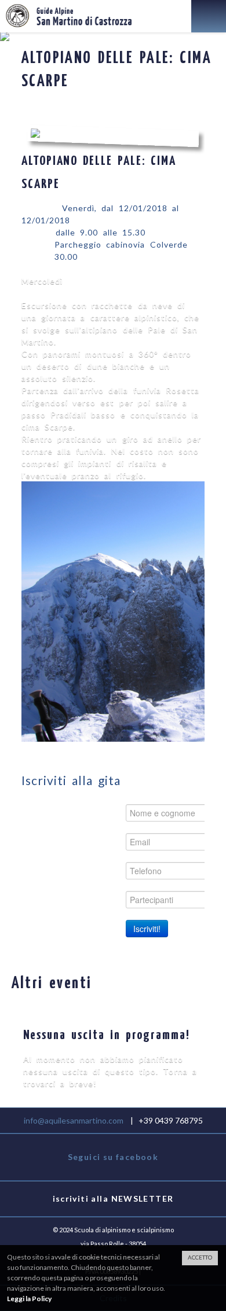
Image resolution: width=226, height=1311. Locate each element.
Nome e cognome (76, 812)
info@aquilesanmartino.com (73, 1120)
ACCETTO (200, 1257)
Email (103, 841)
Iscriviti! (147, 928)
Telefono (95, 870)
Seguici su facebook (113, 1157)
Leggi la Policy (29, 1298)
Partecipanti (88, 899)
